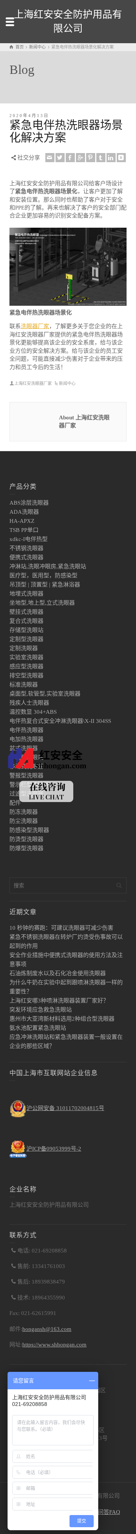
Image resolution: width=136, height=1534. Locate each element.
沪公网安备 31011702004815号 (65, 1108)
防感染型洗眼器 (29, 830)
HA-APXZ (21, 521)
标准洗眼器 (23, 685)
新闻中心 (67, 383)
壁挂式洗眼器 (26, 612)
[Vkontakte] (121, 157)
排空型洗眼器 (26, 675)
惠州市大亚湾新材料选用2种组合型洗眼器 (61, 1019)
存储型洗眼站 (26, 630)
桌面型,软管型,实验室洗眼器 (44, 694)
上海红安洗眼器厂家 (33, 383)
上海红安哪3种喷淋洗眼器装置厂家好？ (59, 1001)
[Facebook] (70, 157)
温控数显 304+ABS (33, 712)
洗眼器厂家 (35, 326)
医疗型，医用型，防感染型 (43, 575)
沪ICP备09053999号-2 (53, 1149)
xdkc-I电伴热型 (28, 539)
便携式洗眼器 (26, 557)
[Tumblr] (100, 157)
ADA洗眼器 (24, 512)
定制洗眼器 (23, 648)
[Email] (49, 157)
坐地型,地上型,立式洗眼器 (42, 603)
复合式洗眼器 (26, 621)
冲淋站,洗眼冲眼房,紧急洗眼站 (47, 566)
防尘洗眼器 (23, 821)
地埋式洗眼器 (26, 594)
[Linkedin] (111, 157)
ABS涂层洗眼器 (29, 503)
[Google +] (80, 157)
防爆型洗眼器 (26, 848)
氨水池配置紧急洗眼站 (37, 1028)
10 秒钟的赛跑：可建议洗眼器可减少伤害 (61, 928)
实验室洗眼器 (26, 657)
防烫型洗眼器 (26, 839)
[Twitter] (60, 157)
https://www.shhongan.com (54, 1345)
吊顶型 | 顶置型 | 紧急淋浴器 (44, 585)
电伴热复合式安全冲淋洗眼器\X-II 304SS (60, 721)
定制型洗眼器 (26, 639)
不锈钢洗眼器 (26, 548)
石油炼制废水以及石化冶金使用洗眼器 (57, 973)
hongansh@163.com (46, 1329)
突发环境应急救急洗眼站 (40, 1010)
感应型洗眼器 (26, 666)
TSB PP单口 (24, 530)
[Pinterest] (90, 157)
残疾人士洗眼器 (29, 703)
